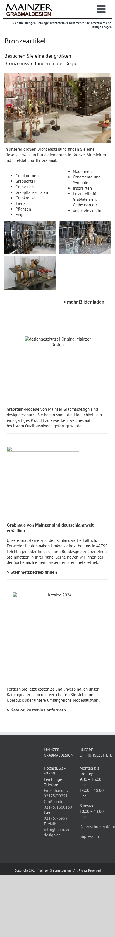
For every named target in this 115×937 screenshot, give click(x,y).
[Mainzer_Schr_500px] (29, 5)
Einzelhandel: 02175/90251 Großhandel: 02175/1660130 (58, 799)
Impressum (89, 836)
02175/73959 (56, 818)
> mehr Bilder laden (83, 302)
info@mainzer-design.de (57, 832)
